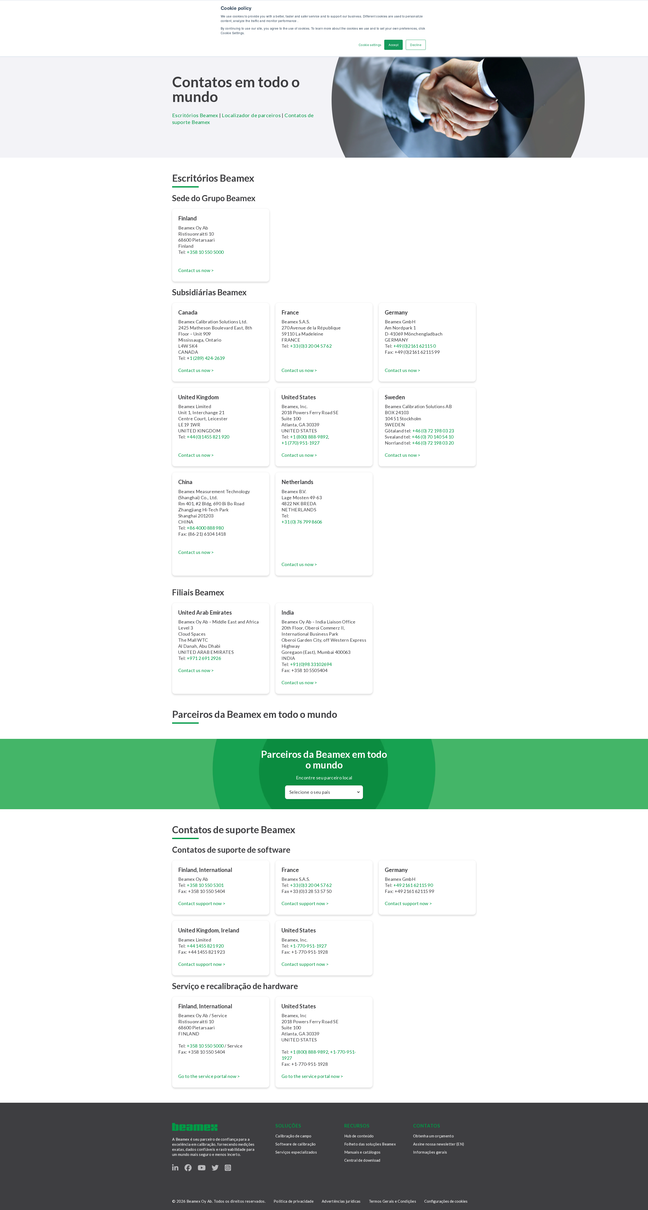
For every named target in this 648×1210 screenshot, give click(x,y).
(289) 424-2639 (208, 358)
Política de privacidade (294, 1201)
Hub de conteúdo (359, 1136)
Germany (396, 312)
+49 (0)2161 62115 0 (414, 346)
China (185, 481)
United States (298, 930)
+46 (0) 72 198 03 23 (433, 430)
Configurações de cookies (446, 1201)
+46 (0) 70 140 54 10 (432, 437)
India (287, 612)
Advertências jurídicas (341, 1201)
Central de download (362, 1160)
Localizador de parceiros (251, 115)
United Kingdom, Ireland (208, 930)
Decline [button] (415, 45)
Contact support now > (202, 903)
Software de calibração (295, 1144)
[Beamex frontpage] (194, 1127)
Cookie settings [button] (370, 45)
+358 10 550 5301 (205, 885)
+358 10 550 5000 (205, 252)
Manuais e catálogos (362, 1152)
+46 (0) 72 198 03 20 (433, 443)
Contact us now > (196, 270)
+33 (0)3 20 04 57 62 (311, 346)
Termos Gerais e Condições (392, 1201)
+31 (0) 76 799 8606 (301, 522)
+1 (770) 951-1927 (300, 443)
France (290, 312)
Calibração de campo (293, 1136)
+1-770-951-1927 (308, 946)
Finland (187, 218)
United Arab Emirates (205, 612)
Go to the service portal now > (209, 1076)
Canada (187, 312)
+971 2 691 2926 (204, 658)
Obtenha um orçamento (433, 1136)
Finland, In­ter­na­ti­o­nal (205, 869)
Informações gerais (430, 1152)
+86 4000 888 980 (205, 528)
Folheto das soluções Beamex (370, 1144)
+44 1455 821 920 (205, 946)
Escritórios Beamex (195, 115)
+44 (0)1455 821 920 (208, 437)
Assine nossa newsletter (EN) (438, 1144)
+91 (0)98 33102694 (311, 664)
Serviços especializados (296, 1152)
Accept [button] (393, 45)
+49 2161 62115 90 (413, 885)
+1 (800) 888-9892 (309, 437)
